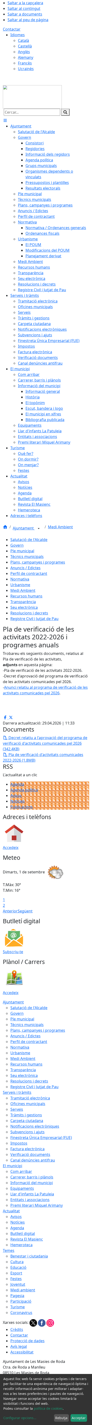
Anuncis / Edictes (25, 567)
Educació (18, 1267)
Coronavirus (21, 1312)
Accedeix (10, 847)
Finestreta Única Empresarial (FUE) (41, 1137)
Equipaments (22, 1188)
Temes (8, 1250)
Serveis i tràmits (17, 1092)
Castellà (25, 46)
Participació (20, 1301)
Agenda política (24, 789)
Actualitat (11, 1211)
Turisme (17, 1307)
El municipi (12, 1165)
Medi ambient (22, 1290)
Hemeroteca (21, 1244)
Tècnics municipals (27, 556)
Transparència (23, 601)
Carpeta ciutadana (26, 1120)
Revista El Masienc (26, 1239)
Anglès (24, 51)
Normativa (19, 579)
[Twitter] (33, 1322)
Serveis (16, 1109)
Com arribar (21, 1171)
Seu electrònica (24, 607)
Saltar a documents (25, 14)
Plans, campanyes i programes (37, 562)
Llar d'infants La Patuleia (32, 1194)
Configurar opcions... (19, 1418)
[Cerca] (65, 112)
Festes (16, 1278)
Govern (17, 545)
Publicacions (21, 806)
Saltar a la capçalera (25, 2)
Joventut (17, 1284)
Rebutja (61, 1418)
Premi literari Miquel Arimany (36, 1205)
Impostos (18, 1143)
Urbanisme (20, 584)
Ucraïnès (26, 68)
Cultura (17, 1261)
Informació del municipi (31, 1182)
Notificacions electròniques (34, 1126)
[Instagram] (50, 1322)
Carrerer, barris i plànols (31, 1177)
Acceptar (79, 1418)
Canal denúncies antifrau (32, 1160)
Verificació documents (30, 1154)
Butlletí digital (22, 1233)
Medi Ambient (60, 526)
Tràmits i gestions (26, 1115)
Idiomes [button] (17, 34)
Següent (25, 911)
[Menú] (5, 120)
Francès (25, 63)
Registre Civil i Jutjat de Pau (34, 618)
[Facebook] (42, 1322)
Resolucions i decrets (29, 613)
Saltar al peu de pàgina (28, 19)
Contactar (12, 29)
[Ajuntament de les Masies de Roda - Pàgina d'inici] (32, 96)
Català (23, 40)
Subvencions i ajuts (27, 1131)
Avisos (16, 795)
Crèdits (16, 1329)
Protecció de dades (27, 1340)
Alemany (25, 57)
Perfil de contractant (28, 573)
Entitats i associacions (30, 1199)
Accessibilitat (21, 1352)
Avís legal (18, 1346)
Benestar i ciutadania (29, 1256)
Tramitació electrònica (30, 1098)
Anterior (10, 911)
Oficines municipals (27, 1103)
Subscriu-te (13, 951)
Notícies (17, 801)
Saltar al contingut (24, 8)
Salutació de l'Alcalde (28, 539)
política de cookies (48, 1408)
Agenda (17, 784)
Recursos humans (26, 596)
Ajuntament (24, 528)
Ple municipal (22, 550)
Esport (16, 1273)
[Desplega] (39, 528)
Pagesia (17, 1295)
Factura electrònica (27, 1148)
